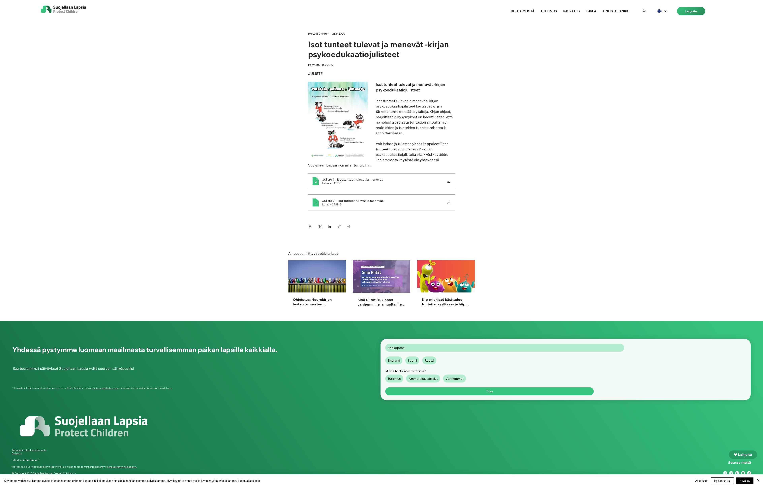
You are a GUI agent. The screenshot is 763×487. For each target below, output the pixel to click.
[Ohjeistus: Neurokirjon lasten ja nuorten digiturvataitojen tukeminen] (317, 276)
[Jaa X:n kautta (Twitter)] (319, 226)
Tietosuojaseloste (249, 481)
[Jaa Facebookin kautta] (310, 226)
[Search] (644, 11)
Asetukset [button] (701, 481)
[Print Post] (349, 226)
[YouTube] (743, 473)
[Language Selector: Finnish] (662, 11)
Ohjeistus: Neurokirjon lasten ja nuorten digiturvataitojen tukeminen (312, 301)
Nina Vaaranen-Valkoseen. (122, 466)
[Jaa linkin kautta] (339, 226)
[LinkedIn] (737, 473)
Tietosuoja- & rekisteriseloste (29, 449)
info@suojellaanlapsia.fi (25, 459)
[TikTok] (749, 473)
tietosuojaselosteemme (106, 388)
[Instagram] (731, 473)
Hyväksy (745, 481)
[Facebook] (725, 473)
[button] (522, 11)
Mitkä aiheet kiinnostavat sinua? (405, 371)
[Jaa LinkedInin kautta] (329, 226)
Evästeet (17, 453)
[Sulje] (758, 480)
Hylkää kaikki (722, 481)
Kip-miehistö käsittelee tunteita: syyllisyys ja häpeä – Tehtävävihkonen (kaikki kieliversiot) (446, 301)
